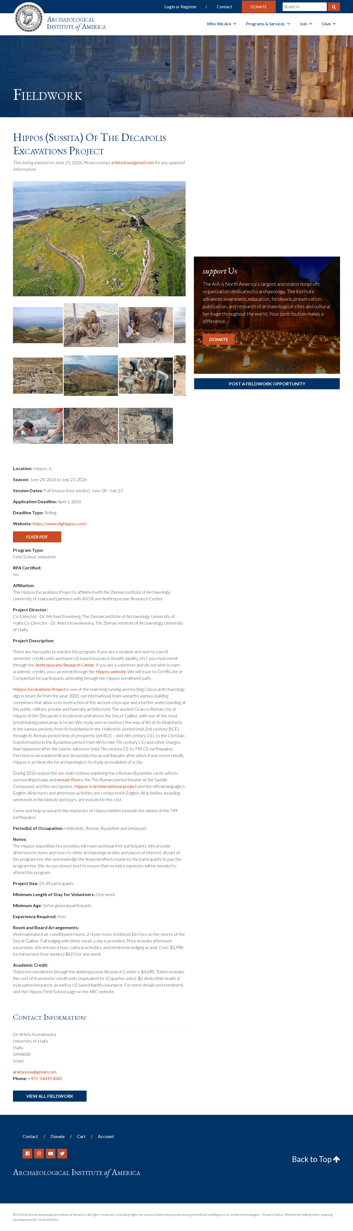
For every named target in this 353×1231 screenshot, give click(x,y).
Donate (259, 6)
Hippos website (111, 671)
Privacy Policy (273, 1215)
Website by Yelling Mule (302, 1215)
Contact (224, 6)
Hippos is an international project (105, 786)
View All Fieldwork (49, 1096)
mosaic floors (69, 779)
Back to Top (312, 1159)
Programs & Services (265, 23)
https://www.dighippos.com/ (60, 523)
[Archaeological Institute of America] (29, 16)
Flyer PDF (37, 536)
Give (326, 23)
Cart (81, 1136)
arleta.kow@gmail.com (132, 162)
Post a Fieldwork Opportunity (267, 383)
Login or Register (180, 6)
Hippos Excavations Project (39, 689)
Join (303, 23)
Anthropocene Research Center (64, 664)
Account (106, 1136)
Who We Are (219, 23)
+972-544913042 (45, 1078)
